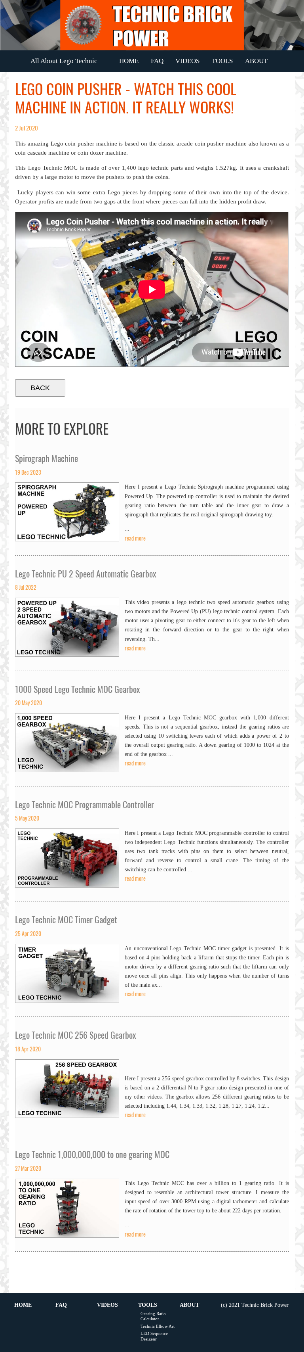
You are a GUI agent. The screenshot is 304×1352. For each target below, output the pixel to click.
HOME (129, 61)
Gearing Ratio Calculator (153, 1316)
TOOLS (222, 61)
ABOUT (256, 61)
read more (135, 538)
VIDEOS (187, 61)
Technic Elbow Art (158, 1326)
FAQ (157, 61)
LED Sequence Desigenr (154, 1336)
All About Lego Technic (63, 61)
